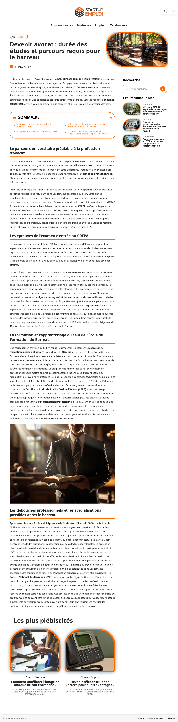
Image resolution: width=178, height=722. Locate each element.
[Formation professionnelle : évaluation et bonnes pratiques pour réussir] (131, 125)
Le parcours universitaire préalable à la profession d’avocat (34, 125)
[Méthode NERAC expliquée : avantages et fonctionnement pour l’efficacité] (131, 109)
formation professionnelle (96, 173)
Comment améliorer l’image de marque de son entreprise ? (35, 683)
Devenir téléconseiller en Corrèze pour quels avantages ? (90, 683)
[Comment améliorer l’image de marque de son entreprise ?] (35, 650)
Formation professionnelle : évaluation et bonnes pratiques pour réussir (154, 126)
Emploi (95, 677)
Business (40, 677)
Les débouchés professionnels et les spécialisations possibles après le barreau (87, 132)
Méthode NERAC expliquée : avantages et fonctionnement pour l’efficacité (155, 110)
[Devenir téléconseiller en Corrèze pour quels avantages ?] (90, 650)
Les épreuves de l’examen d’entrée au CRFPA (36, 131)
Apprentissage (19, 37)
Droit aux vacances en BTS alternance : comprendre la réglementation (153, 142)
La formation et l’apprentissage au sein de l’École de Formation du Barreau (87, 125)
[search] (165, 11)
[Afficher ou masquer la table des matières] (76, 117)
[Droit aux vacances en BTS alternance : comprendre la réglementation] (131, 141)
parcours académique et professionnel (79, 79)
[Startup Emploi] (89, 11)
